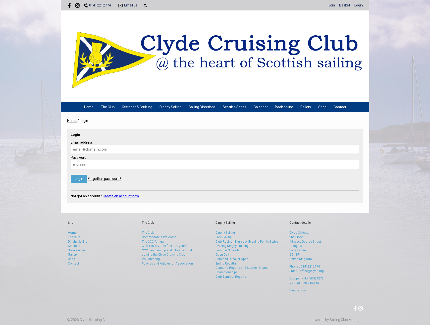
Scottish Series (234, 107)
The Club (108, 107)
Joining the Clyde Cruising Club (163, 254)
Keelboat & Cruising (137, 107)
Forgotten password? (104, 179)
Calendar (261, 107)
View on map (298, 290)
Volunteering (151, 259)
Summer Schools (227, 250)
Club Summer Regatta (230, 276)
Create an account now (121, 196)
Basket (344, 5)
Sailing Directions (202, 107)
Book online (284, 107)
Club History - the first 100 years (164, 246)
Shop (322, 107)
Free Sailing (223, 237)
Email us (130, 5)
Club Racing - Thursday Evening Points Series (246, 241)
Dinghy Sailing (170, 107)
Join (331, 5)
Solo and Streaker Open (231, 259)
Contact (340, 107)
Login (358, 5)
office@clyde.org (311, 271)
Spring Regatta (225, 263)
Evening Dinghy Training (232, 246)
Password (78, 158)
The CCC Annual (153, 241)
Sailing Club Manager (346, 320)
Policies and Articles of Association (167, 263)
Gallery (305, 107)
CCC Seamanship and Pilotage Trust (167, 250)
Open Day (222, 254)
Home (89, 107)
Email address (82, 142)
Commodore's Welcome (159, 237)
